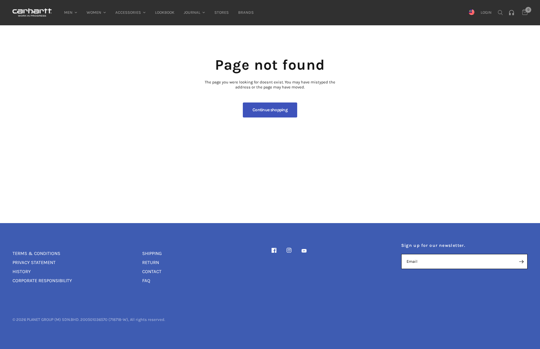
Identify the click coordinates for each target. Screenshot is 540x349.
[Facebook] (278, 250)
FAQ (146, 280)
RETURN (150, 262)
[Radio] (512, 12)
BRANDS (246, 12)
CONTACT (152, 271)
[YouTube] (308, 251)
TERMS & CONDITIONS (36, 253)
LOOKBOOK (164, 12)
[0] (523, 12)
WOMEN (94, 12)
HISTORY (21, 271)
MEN (68, 12)
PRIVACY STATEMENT (34, 262)
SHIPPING (152, 253)
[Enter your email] (521, 261)
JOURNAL (192, 12)
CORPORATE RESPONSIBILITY (42, 280)
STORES (221, 12)
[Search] (500, 12)
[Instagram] (293, 250)
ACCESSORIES (128, 12)
